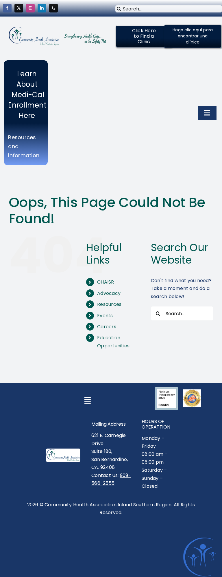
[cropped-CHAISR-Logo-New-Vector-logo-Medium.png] (34, 29)
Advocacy (109, 293)
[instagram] (30, 8)
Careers (106, 326)
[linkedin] (42, 8)
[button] (144, 36)
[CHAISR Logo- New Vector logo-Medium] (63, 451)
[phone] (53, 8)
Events (105, 315)
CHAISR (105, 282)
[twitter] (18, 8)
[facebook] (7, 8)
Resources (109, 304)
